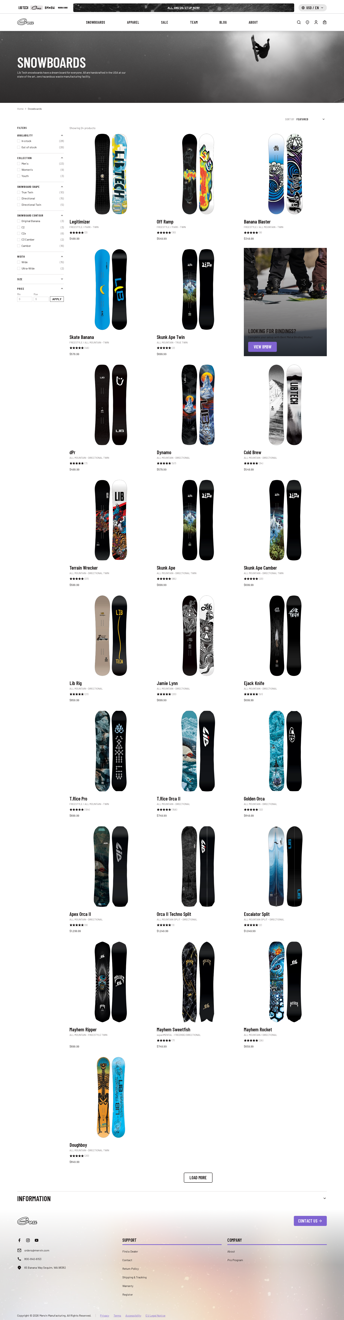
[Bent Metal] (50, 8)
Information (34, 1198)
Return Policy (130, 1268)
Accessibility (133, 1315)
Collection (24, 157)
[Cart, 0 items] (324, 22)
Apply (56, 299)
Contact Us (307, 1220)
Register (127, 1294)
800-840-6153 (32, 1259)
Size (19, 279)
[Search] (299, 22)
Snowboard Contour (30, 215)
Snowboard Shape (28, 186)
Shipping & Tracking (134, 1277)
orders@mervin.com (36, 1250)
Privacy (104, 1315)
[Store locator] (307, 22)
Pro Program (235, 1260)
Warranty (127, 1286)
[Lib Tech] (23, 8)
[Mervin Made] (63, 8)
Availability (25, 135)
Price (20, 288)
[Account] (316, 22)
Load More (198, 1177)
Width (21, 256)
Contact (127, 1260)
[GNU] (36, 8)
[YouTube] (36, 1240)
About (231, 1251)
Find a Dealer (130, 1251)
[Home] (25, 21)
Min (19, 296)
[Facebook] (19, 1240)
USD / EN (312, 8)
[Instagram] (28, 1240)
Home (20, 108)
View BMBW (262, 346)
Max (36, 296)
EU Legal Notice (155, 1315)
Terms (117, 1315)
